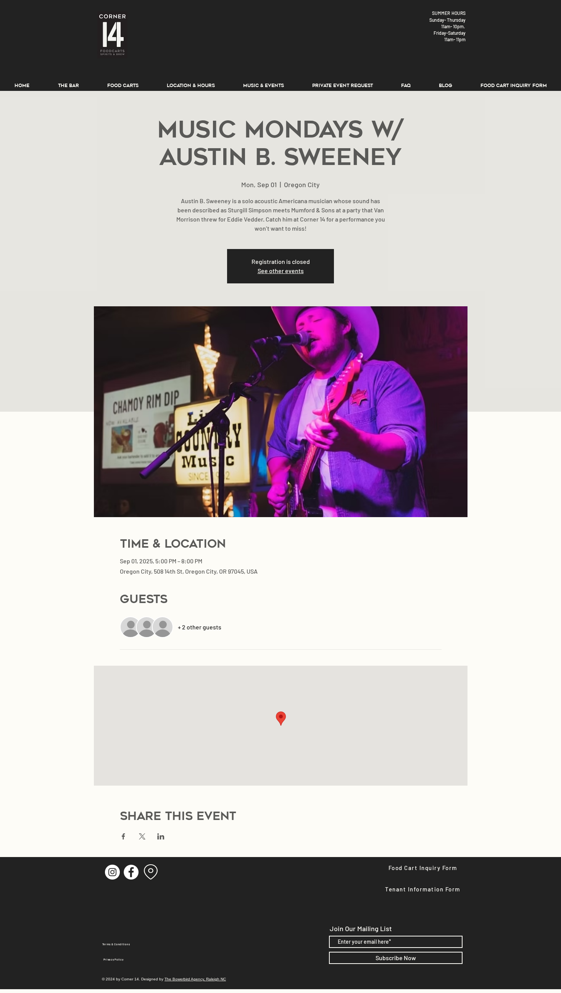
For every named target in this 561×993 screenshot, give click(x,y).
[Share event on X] (142, 836)
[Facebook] (131, 872)
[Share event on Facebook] (123, 836)
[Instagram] (112, 872)
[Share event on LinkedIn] (160, 836)
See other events (281, 270)
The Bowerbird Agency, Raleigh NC (195, 979)
